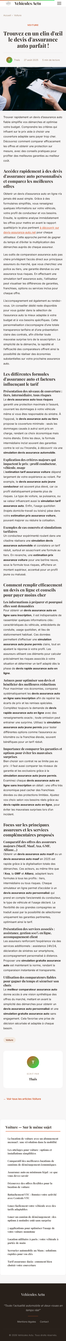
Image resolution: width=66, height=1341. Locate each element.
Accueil (7, 15)
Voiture (17, 15)
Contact (44, 1321)
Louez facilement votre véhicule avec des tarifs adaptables (32, 1207)
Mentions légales (26, 1321)
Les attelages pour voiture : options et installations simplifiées (30, 1151)
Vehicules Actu (28, 3)
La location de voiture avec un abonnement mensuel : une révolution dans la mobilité (33, 1140)
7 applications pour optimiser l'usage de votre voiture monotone (31, 1229)
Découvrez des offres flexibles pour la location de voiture (30, 1185)
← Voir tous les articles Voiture (22, 1098)
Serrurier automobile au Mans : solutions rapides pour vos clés (32, 1252)
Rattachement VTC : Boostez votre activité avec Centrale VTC (32, 1196)
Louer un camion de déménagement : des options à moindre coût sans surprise (32, 1218)
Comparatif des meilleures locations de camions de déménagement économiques (32, 1162)
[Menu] (59, 3)
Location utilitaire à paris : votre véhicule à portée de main (33, 1241)
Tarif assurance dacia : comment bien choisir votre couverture (30, 1263)
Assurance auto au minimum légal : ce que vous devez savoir (33, 1173)
